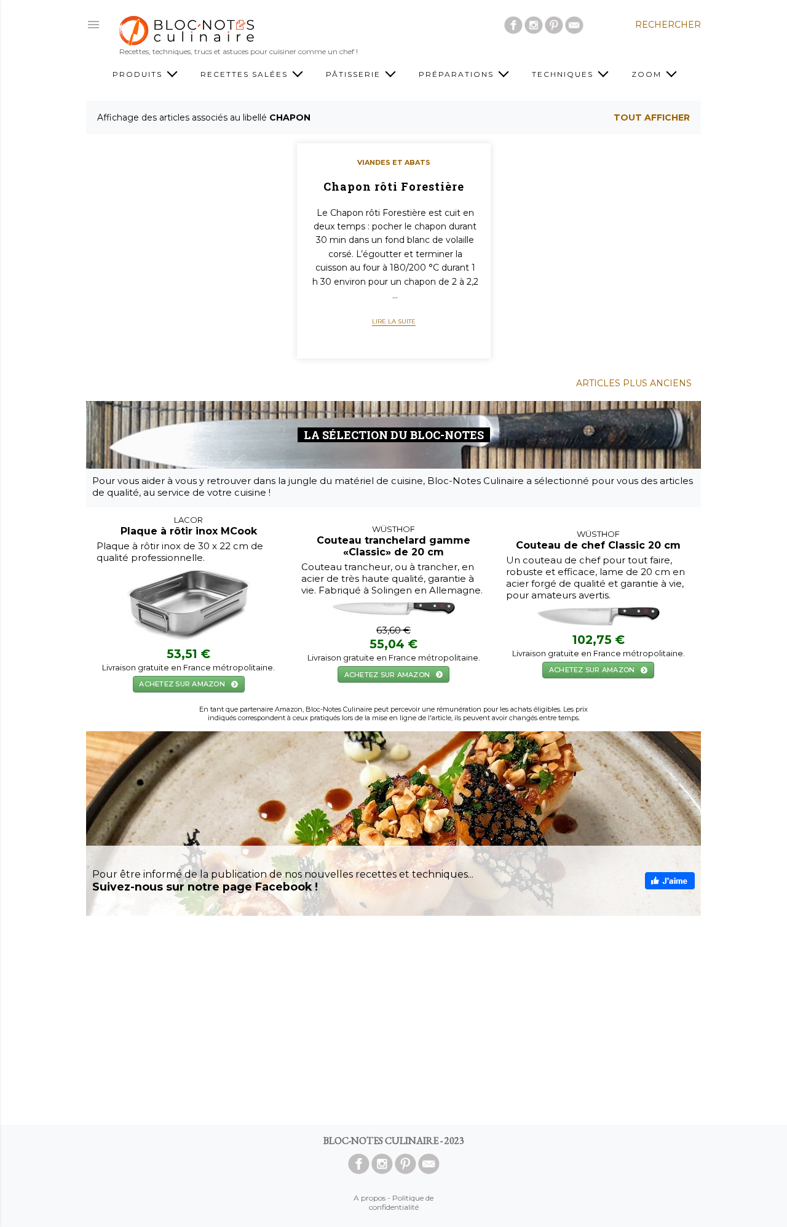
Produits (139, 74)
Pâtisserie (355, 74)
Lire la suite (394, 321)
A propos (370, 1197)
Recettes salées (245, 74)
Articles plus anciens (634, 383)
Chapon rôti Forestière (393, 186)
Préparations (458, 74)
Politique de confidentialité (401, 1202)
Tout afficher (652, 117)
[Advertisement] (393, 1020)
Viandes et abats (393, 162)
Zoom (648, 74)
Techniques (564, 74)
